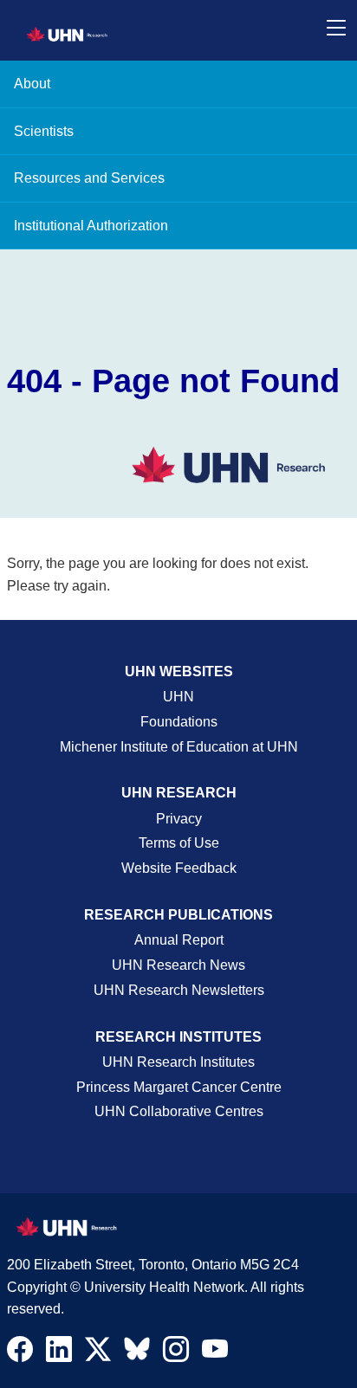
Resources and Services (89, 178)
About (32, 83)
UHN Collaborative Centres (178, 1111)
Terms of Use (179, 843)
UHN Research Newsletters (179, 990)
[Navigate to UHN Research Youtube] (215, 1353)
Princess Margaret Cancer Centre (179, 1087)
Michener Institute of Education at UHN (179, 746)
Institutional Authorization (91, 225)
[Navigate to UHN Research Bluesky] (137, 1350)
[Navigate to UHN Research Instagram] (176, 1353)
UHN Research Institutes (178, 1062)
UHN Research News (178, 965)
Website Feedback (179, 868)
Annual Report (179, 940)
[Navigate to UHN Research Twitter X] (98, 1353)
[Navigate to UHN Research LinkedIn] (59, 1353)
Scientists (44, 131)
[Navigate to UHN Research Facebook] (20, 1353)
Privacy (179, 818)
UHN (178, 696)
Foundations (178, 721)
